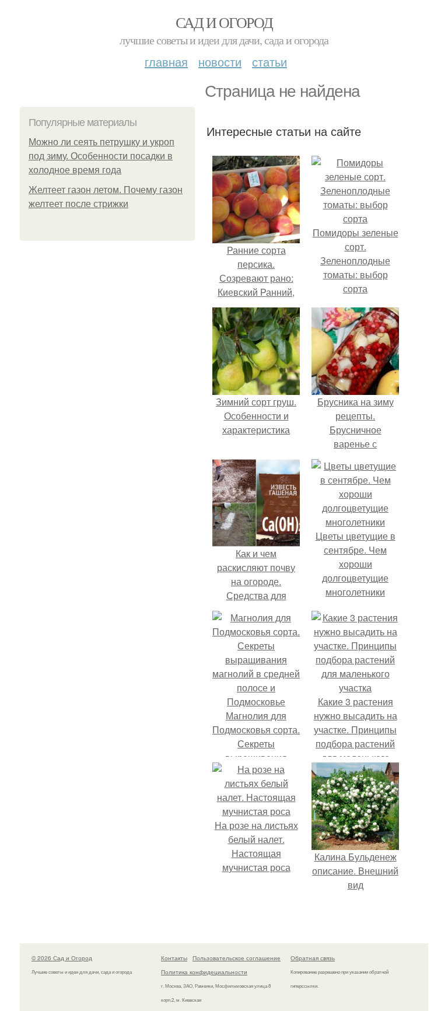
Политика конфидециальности (204, 972)
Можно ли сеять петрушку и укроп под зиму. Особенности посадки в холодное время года (101, 156)
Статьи (269, 61)
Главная (166, 61)
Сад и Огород (224, 22)
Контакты (174, 958)
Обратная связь (312, 958)
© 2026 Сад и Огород (62, 958)
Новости (220, 61)
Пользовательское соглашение (236, 958)
